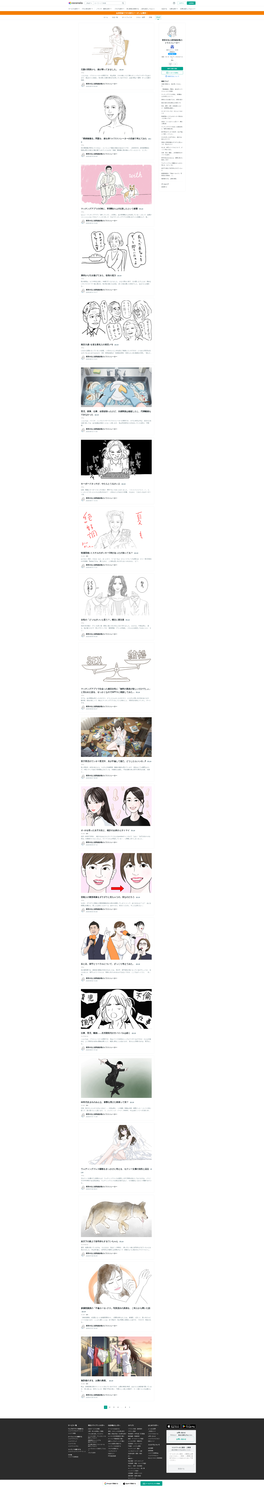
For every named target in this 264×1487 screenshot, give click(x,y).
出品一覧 (115, 17)
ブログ (158, 17)
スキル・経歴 (140, 17)
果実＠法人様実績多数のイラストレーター (172, 41)
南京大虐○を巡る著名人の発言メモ (171, 103)
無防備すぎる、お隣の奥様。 (169, 178)
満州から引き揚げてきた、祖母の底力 (171, 99)
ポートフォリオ (127, 17)
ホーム (106, 17)
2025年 (163, 187)
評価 (150, 17)
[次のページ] (129, 1407)
